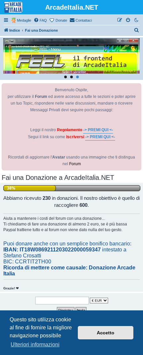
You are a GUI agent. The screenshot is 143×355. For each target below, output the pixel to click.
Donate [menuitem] (61, 20)
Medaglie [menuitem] (24, 20)
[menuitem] (40, 20)
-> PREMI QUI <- (98, 130)
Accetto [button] (105, 332)
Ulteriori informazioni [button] (35, 344)
